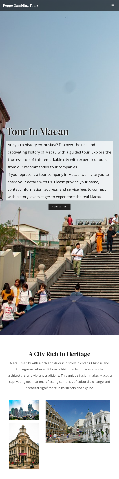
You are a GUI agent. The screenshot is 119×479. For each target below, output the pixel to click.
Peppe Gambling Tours (21, 5)
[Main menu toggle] (113, 5)
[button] (59, 207)
